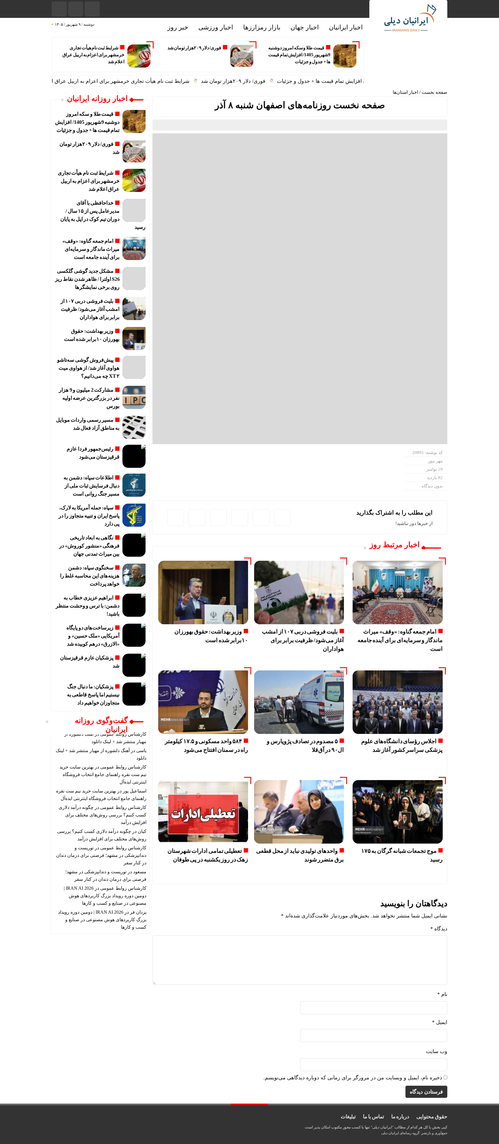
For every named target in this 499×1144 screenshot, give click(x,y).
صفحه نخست (434, 92)
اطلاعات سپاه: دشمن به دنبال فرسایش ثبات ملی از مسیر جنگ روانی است (92, 486)
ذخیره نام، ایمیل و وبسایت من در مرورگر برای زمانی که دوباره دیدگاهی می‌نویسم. (352, 1078)
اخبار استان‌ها (405, 92)
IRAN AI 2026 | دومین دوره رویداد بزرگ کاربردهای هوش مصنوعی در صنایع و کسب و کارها (105, 896)
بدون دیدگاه (432, 486)
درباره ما (400, 1116)
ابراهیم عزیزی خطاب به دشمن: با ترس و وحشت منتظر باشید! (88, 606)
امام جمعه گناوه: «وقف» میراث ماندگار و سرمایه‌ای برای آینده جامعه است (400, 640)
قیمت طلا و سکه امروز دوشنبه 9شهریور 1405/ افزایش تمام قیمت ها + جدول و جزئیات (299, 54)
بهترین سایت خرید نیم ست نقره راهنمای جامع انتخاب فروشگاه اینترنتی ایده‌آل (102, 774)
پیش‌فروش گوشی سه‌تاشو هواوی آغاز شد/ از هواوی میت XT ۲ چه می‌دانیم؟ (88, 368)
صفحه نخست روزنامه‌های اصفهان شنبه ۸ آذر (300, 105)
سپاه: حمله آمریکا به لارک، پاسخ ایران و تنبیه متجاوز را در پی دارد (89, 516)
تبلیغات (348, 1116)
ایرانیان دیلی (390, 1133)
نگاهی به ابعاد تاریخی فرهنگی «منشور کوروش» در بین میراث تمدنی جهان (89, 546)
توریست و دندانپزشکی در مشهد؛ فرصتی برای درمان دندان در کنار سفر (101, 855)
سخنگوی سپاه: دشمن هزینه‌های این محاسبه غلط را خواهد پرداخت (90, 576)
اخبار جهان (305, 27)
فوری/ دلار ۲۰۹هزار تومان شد (194, 47)
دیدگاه (438, 929)
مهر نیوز (435, 461)
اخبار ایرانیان (346, 27)
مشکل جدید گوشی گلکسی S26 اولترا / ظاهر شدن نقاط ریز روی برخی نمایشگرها (87, 279)
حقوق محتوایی (431, 1116)
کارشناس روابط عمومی (123, 766)
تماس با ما (373, 1116)
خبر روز (177, 27)
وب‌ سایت (436, 1051)
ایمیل (439, 1022)
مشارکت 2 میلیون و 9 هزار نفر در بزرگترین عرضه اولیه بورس (89, 398)
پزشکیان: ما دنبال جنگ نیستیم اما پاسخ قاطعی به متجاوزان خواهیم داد (93, 695)
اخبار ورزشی (215, 27)
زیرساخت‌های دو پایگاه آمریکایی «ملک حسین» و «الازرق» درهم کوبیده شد (93, 636)
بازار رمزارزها (261, 27)
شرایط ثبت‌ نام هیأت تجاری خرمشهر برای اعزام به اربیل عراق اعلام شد (93, 54)
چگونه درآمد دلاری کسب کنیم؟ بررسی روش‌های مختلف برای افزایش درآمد (102, 815)
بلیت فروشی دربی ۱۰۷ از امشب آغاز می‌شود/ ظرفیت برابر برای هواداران (303, 640)
